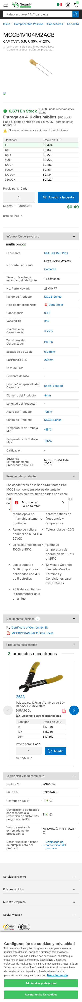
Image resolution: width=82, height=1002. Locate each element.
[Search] (75, 14)
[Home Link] (27, 5)
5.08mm (49, 351)
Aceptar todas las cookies (41, 994)
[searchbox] (37, 14)
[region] (41, 967)
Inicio (6, 24)
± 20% (48, 330)
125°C (48, 440)
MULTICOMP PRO (56, 253)
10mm (48, 411)
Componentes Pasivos (28, 24)
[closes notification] (63, 502)
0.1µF (47, 312)
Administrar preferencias (41, 983)
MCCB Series (52, 296)
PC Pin (48, 342)
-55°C (48, 429)
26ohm (48, 359)
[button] (5, 5)
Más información (57, 975)
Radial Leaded (53, 385)
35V (47, 321)
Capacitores (55, 24)
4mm (47, 395)
